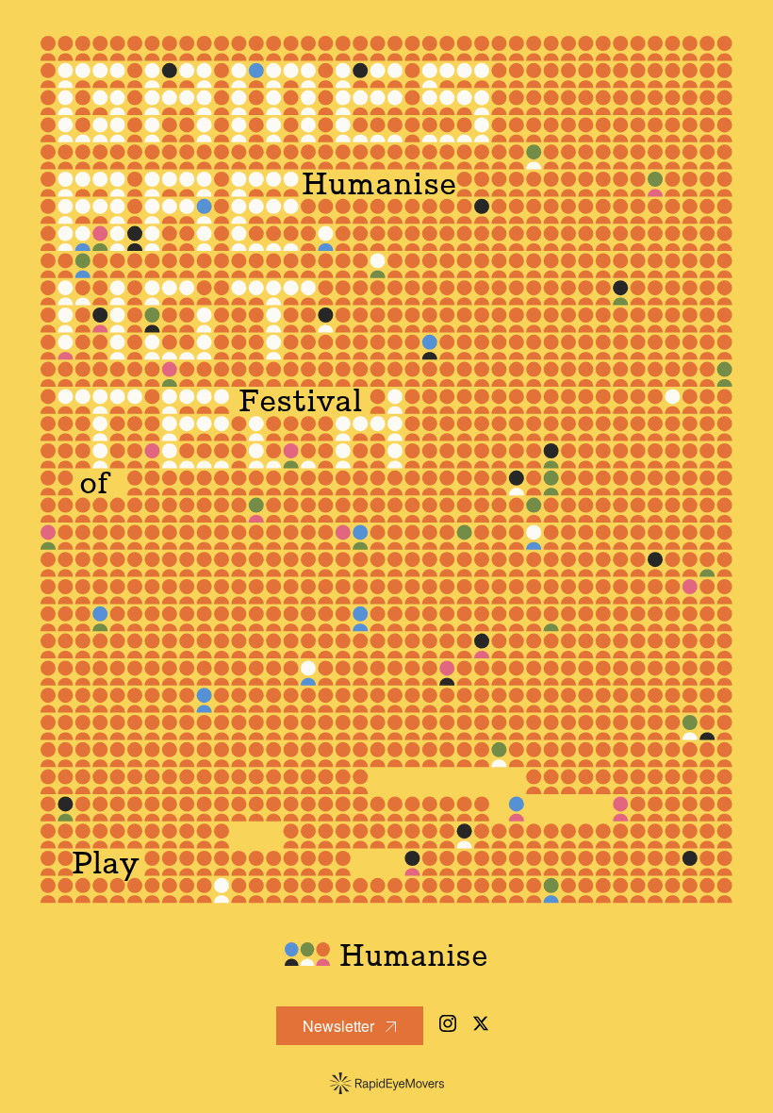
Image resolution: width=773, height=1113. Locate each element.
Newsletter (340, 1026)
